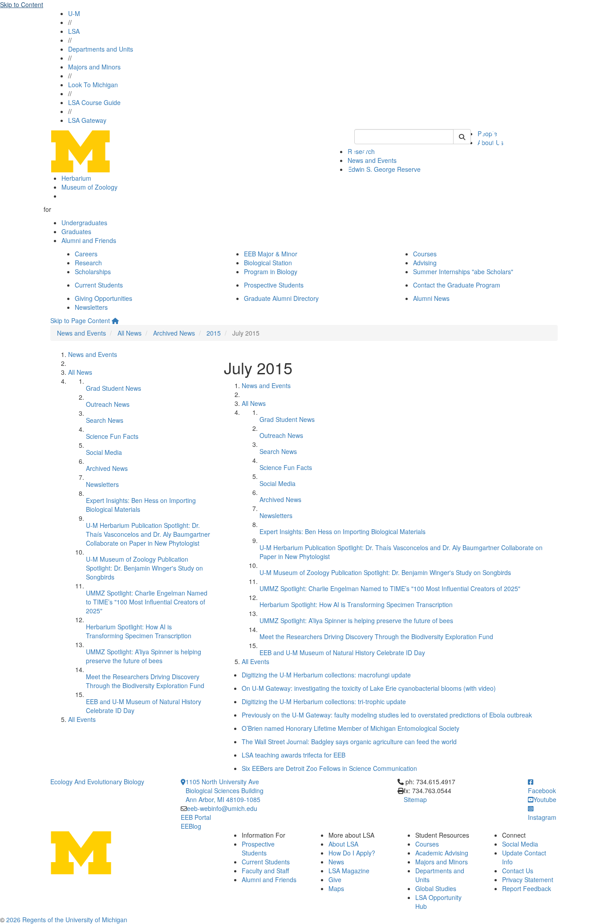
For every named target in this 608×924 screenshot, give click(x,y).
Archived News (174, 332)
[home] (115, 320)
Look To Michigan (93, 84)
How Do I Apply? (351, 852)
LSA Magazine (348, 870)
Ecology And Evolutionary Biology (97, 781)
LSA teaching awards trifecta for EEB (293, 754)
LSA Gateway (87, 120)
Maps (336, 888)
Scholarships (93, 271)
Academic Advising (441, 852)
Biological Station (268, 262)
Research (88, 262)
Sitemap (415, 799)
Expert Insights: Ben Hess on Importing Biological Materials (342, 531)
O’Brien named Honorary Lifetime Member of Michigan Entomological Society (350, 728)
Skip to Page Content (80, 320)
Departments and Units (100, 49)
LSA (74, 31)
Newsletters (91, 307)
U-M (74, 13)
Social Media (104, 452)
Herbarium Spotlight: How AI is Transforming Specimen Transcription (138, 631)
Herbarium (76, 178)
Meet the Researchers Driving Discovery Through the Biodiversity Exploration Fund (145, 681)
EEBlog (191, 826)
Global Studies (435, 888)
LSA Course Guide (94, 102)
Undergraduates (84, 222)
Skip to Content (21, 4)
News (336, 861)
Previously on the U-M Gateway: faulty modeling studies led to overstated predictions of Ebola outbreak (387, 714)
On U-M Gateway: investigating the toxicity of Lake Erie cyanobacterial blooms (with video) (369, 688)
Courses (425, 253)
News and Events (81, 332)
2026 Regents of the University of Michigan (66, 919)
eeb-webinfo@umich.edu (222, 808)
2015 (214, 332)
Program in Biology (270, 271)
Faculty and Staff (265, 870)
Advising (425, 262)
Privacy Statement (527, 879)
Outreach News (108, 404)
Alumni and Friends (88, 240)
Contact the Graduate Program (456, 284)
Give (334, 879)
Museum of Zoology (89, 186)
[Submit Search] (462, 136)
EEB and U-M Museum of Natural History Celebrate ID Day (342, 652)
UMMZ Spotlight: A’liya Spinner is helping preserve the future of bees (143, 656)
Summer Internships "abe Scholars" (463, 271)
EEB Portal (196, 817)
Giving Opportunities (103, 298)
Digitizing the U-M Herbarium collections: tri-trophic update (324, 701)
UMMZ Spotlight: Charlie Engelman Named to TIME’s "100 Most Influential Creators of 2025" (146, 601)
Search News (104, 420)
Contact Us (517, 870)
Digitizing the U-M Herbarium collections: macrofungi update (326, 674)
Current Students (99, 284)
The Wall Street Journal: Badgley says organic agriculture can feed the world (349, 741)
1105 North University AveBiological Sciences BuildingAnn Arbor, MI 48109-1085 (224, 790)
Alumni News (431, 298)
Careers (86, 253)
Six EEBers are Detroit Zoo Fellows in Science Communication (329, 768)
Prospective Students (274, 284)
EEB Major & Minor (270, 253)
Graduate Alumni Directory (281, 298)
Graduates (76, 231)
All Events (82, 719)
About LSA (343, 843)
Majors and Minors (94, 66)
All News (130, 332)
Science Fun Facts (112, 436)
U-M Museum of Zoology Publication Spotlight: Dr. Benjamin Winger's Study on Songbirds (144, 568)
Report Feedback (526, 888)
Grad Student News (113, 388)
